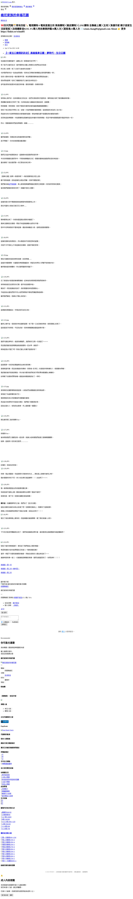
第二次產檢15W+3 (8, 840)
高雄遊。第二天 (6, 572)
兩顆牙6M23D (6, 812)
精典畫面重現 (7, 764)
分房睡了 (5, 789)
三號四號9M (6, 815)
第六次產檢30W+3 (8, 849)
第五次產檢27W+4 (8, 847)
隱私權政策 (77, 872)
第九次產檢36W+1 (8, 856)
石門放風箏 (12, 184)
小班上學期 (6, 777)
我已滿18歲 (5, 895)
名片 (6, 45)
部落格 (7, 42)
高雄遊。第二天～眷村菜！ (10, 569)
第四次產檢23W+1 (8, 844)
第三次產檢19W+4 (8, 842)
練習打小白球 (6, 793)
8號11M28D (6, 819)
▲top (2, 609)
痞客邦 (16, 597)
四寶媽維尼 (5, 586)
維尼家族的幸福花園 (15, 15)
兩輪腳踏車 (6, 791)
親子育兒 (16, 603)
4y (2, 800)
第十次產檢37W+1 (8, 858)
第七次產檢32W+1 (8, 851)
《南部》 (16, 605)
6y (2, 803)
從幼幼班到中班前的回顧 (10, 779)
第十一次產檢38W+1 (9, 861)
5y (2, 802)
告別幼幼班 (6, 775)
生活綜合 (17, 36)
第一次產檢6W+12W (9, 837)
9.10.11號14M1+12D (8, 822)
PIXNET (52, 872)
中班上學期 (6, 784)
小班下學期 (6, 782)
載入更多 (4, 612)
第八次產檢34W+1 (8, 854)
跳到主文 (4, 20)
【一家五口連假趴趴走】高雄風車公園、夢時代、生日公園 (35, 53)
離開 (11, 895)
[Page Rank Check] (7, 730)
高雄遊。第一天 (6, 565)
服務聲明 (85, 872)
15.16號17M (6, 829)
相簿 (6, 40)
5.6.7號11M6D (6, 817)
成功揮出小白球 (7, 796)
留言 (20, 597)
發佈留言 (4, 624)
